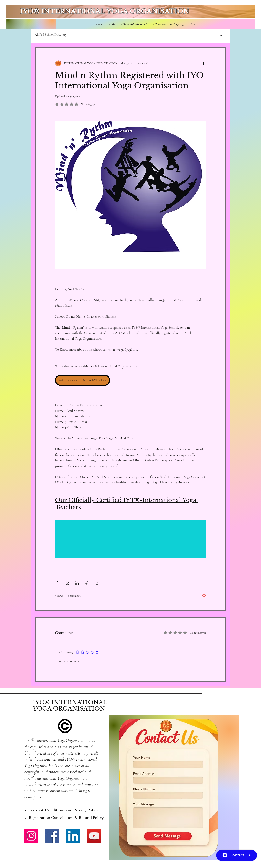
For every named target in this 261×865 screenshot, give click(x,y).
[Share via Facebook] (57, 583)
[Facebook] (52, 836)
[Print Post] (97, 583)
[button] (221, 34)
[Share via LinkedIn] (77, 583)
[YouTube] (94, 836)
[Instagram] (31, 836)
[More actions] (203, 63)
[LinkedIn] (73, 836)
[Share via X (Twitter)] (67, 583)
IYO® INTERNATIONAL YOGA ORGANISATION (104, 11)
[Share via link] (87, 583)
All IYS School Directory (51, 35)
